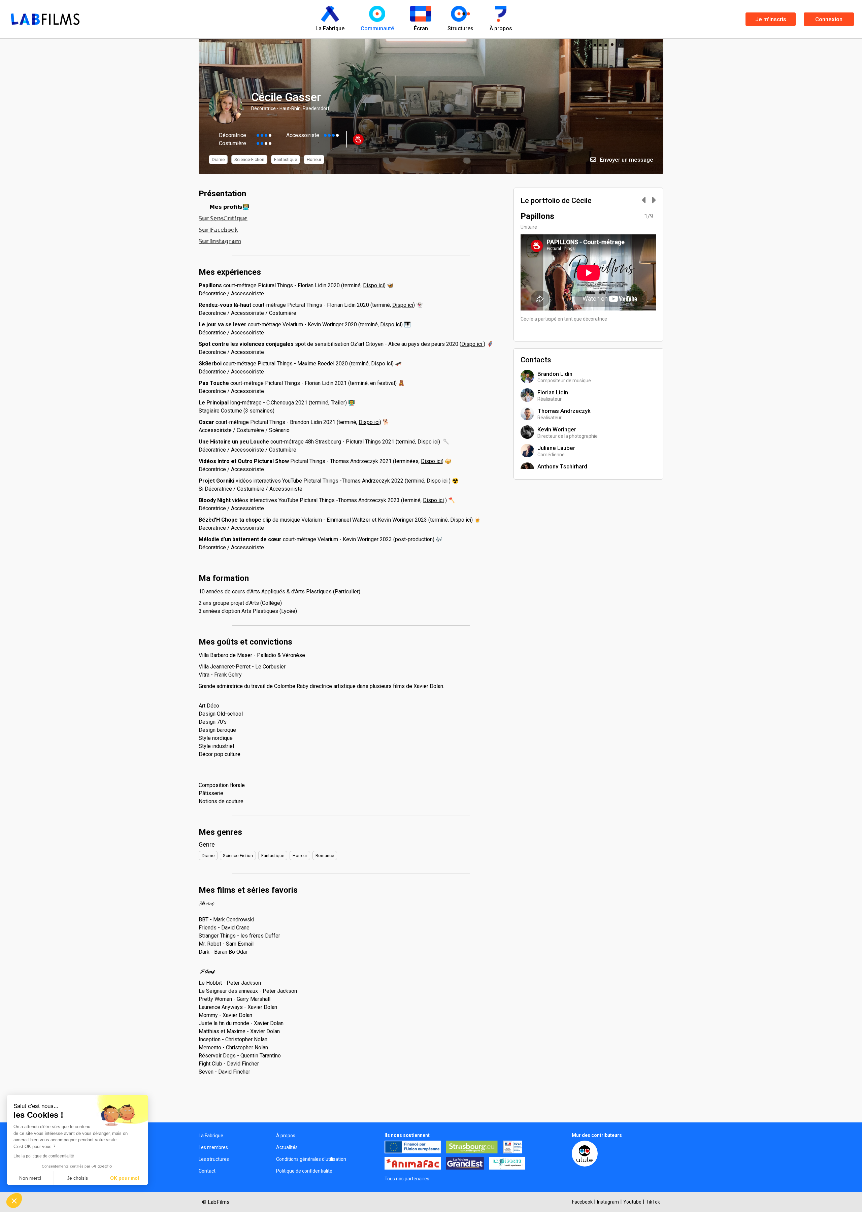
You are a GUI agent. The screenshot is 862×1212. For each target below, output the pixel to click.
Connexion (828, 19)
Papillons (537, 216)
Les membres (213, 1147)
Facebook (582, 1202)
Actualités (287, 1147)
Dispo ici (373, 285)
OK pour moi (124, 1178)
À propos (285, 1135)
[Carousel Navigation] (645, 200)
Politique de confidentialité (304, 1171)
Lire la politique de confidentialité (43, 1156)
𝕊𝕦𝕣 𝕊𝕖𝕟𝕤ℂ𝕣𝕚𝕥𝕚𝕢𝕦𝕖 (223, 218)
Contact (207, 1171)
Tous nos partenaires (407, 1178)
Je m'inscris (770, 19)
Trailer (338, 402)
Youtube (632, 1202)
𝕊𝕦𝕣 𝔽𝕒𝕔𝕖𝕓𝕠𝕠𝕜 (218, 230)
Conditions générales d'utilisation (311, 1159)
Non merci (30, 1178)
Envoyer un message (625, 159)
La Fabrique (211, 1135)
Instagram (608, 1202)
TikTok (653, 1202)
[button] (14, 1200)
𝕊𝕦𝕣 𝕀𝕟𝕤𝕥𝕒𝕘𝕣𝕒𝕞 (220, 241)
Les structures (214, 1159)
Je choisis (77, 1178)
